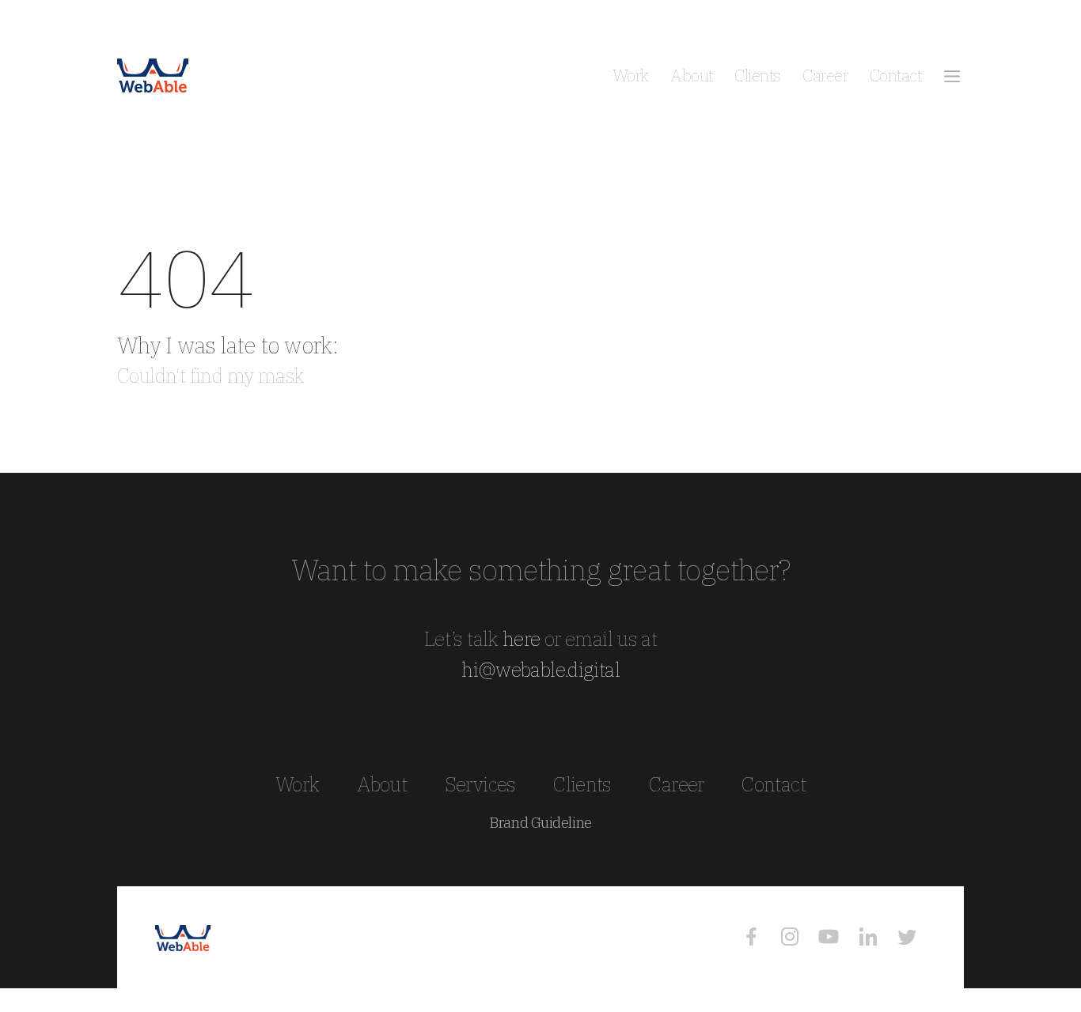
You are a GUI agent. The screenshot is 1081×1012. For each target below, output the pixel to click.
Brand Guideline (540, 823)
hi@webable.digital (540, 669)
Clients (757, 75)
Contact (895, 75)
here (521, 638)
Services (480, 784)
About (691, 75)
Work (631, 75)
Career (825, 75)
